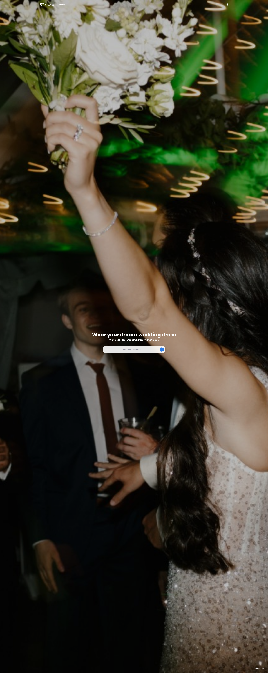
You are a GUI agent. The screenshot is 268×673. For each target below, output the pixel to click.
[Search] (162, 349)
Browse (62, 5)
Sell (220, 5)
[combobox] (134, 349)
